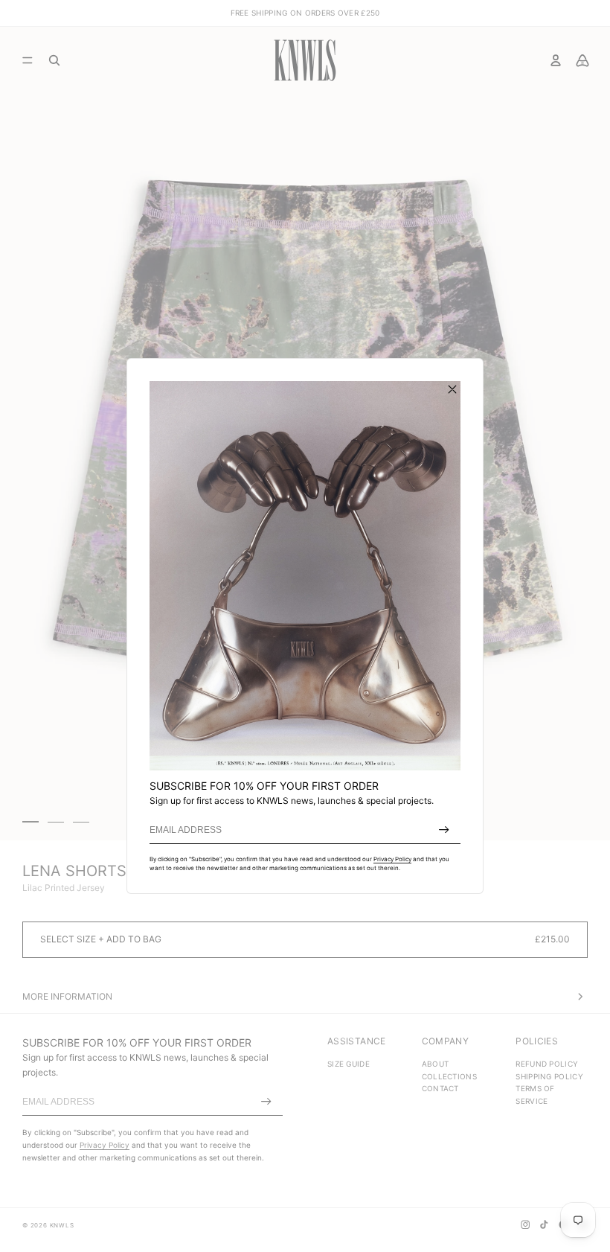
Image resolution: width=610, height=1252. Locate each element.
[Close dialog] (452, 389)
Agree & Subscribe (444, 830)
